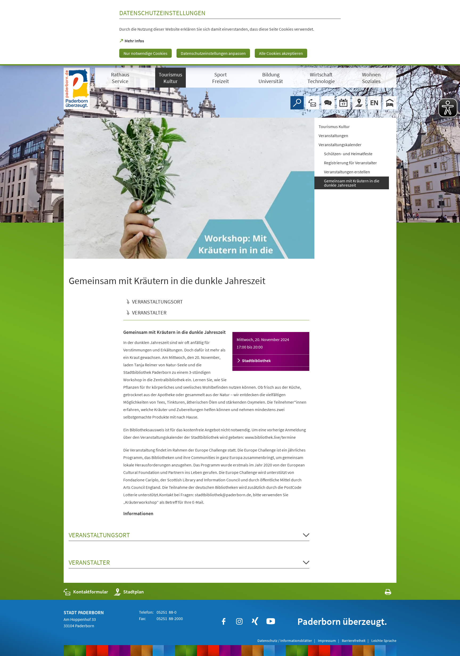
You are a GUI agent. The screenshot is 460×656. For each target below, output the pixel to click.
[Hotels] (389, 102)
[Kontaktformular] (312, 102)
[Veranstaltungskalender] (343, 102)
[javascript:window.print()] (383, 593)
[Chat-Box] (328, 102)
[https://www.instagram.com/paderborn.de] (239, 621)
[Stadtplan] (358, 102)
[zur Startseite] (77, 88)
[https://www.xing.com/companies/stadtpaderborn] (255, 621)
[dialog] (230, 32)
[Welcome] (374, 102)
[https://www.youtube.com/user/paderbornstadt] (270, 621)
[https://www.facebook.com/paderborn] (223, 621)
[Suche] (297, 102)
